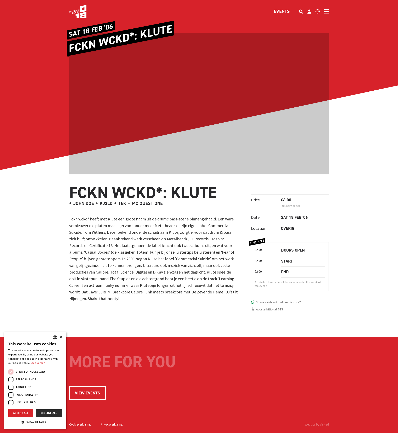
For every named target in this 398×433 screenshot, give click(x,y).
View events (87, 393)
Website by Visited (317, 424)
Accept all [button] (21, 413)
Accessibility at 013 (269, 309)
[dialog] (35, 380)
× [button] (60, 337)
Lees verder (37, 363)
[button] (35, 422)
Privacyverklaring (112, 424)
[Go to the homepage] (84, 11)
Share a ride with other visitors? (278, 302)
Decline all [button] (48, 413)
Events (282, 11)
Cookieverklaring (80, 424)
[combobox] (55, 337)
